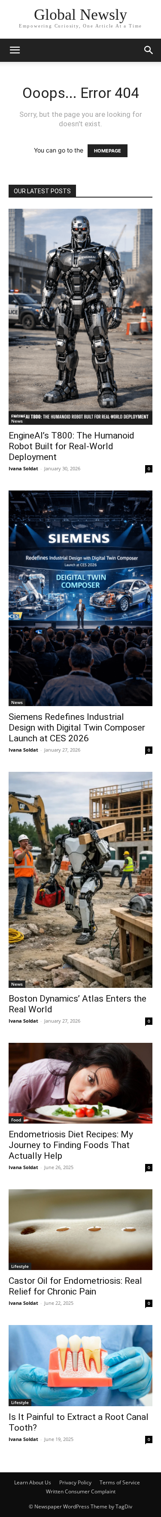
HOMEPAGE (107, 151)
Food (16, 1120)
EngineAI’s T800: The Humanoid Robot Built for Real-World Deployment (71, 446)
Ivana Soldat (23, 468)
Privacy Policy (75, 1482)
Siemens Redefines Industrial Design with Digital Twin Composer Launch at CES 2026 (77, 727)
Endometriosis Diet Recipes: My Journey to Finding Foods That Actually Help (71, 1145)
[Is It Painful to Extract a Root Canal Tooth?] (80, 1365)
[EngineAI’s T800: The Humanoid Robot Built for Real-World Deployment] (80, 317)
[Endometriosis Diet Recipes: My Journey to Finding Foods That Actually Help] (80, 1083)
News (17, 421)
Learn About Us (32, 1482)
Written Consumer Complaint (80, 1491)
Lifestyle (20, 1266)
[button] (14, 50)
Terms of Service (120, 1482)
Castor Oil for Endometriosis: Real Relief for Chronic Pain (75, 1286)
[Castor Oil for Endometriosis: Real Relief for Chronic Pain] (80, 1229)
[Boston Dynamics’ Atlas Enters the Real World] (80, 880)
